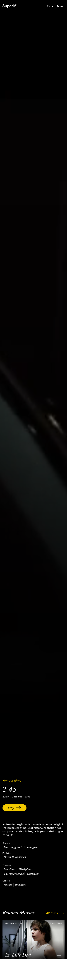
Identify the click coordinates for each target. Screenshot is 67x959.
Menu (61, 6)
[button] (50, 6)
